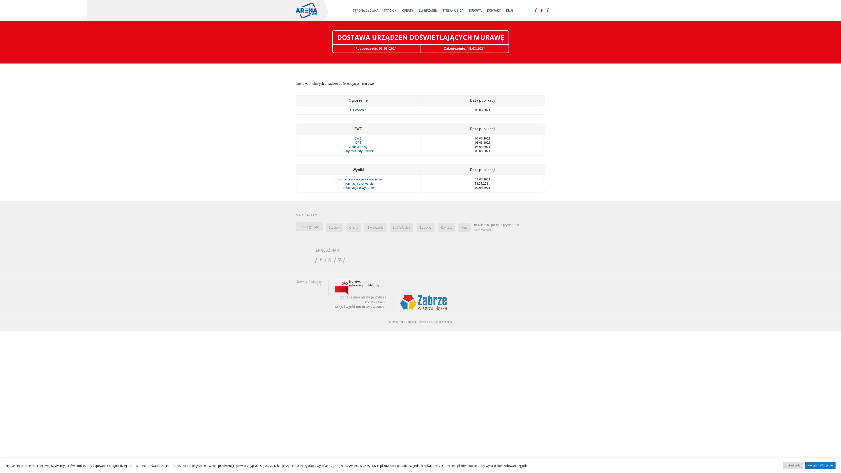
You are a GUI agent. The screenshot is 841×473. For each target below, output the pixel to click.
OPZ (358, 142)
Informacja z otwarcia (358, 183)
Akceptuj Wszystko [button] (820, 465)
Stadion (390, 10)
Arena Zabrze (406, 322)
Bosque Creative (442, 322)
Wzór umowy (358, 147)
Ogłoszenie (358, 110)
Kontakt (494, 10)
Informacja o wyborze (358, 187)
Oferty (407, 10)
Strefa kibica (452, 10)
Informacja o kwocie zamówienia (358, 179)
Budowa (475, 10)
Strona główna (365, 10)
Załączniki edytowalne (358, 151)
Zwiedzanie (428, 10)
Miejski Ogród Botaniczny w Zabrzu (360, 307)
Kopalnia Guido (375, 302)
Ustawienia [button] (793, 465)
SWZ (358, 138)
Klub (510, 10)
